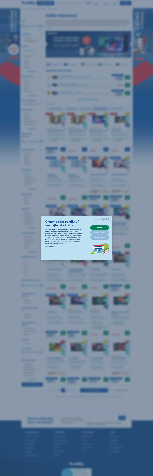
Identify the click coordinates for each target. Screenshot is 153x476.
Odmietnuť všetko (99, 237)
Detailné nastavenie (99, 232)
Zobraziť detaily (50, 246)
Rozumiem (100, 227)
